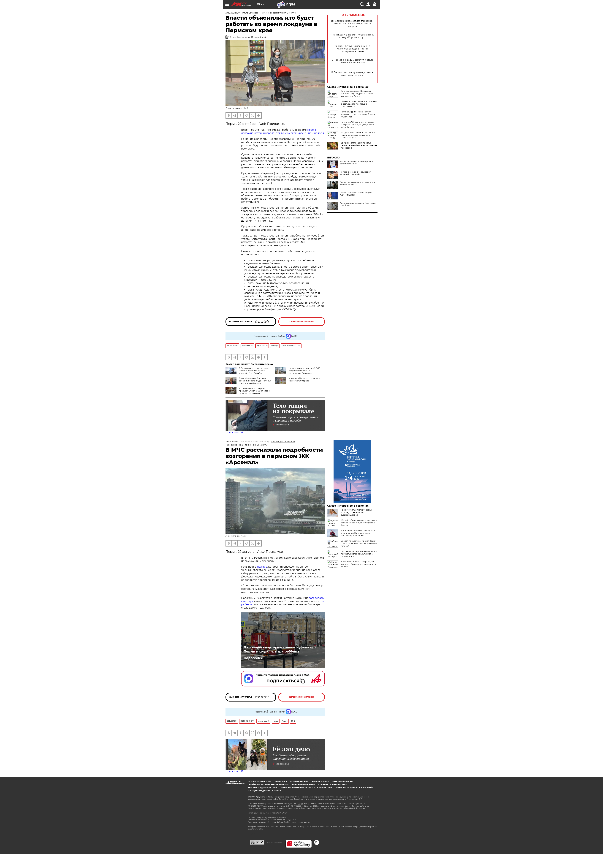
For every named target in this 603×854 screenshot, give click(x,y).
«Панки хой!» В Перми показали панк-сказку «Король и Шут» (352, 36)
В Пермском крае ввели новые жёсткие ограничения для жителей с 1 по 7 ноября (254, 370)
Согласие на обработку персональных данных (267, 818)
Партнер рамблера (274, 842)
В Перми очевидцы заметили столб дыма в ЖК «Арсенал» (352, 61)
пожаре (262, 566)
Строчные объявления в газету (334, 784)
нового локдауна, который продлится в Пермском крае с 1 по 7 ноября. (282, 131)
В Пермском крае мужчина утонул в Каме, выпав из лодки (352, 73)
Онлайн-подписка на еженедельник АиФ (268, 784)
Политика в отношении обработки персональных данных (272, 820)
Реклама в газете (320, 781)
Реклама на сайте (299, 781)
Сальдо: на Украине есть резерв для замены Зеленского (357, 183)
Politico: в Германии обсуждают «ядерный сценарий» (355, 173)
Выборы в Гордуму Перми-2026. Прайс (354, 788)
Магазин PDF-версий (342, 781)
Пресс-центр (281, 781)
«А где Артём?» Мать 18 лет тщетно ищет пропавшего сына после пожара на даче (358, 135)
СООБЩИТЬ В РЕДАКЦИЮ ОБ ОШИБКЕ (265, 791)
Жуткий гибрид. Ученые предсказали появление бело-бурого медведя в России (359, 522)
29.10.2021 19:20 (232, 13)
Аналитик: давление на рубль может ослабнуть (358, 204)
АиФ (246, 108)
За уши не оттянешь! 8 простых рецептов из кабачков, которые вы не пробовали (359, 145)
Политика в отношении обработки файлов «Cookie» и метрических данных (279, 822)
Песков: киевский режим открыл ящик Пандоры (356, 194)
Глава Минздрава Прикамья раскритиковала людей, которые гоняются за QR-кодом (255, 380)
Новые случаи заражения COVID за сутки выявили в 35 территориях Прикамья (305, 370)
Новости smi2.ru (235, 432)
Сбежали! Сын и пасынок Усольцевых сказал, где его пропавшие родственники (359, 104)
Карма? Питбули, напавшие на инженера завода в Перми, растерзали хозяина (352, 49)
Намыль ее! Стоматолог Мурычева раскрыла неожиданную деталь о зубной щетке (358, 124)
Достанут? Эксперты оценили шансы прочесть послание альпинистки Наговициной (359, 554)
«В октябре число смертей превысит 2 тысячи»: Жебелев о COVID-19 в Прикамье (254, 390)
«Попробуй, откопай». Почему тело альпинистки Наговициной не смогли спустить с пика (358, 533)
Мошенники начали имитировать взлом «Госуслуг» (356, 162)
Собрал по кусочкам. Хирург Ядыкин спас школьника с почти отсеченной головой (359, 543)
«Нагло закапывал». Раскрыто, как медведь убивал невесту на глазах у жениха (358, 564)
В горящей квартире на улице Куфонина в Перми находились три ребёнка (280, 649)
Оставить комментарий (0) (302, 322)
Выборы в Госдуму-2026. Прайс (263, 788)
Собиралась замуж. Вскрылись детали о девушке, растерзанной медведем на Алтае (357, 93)
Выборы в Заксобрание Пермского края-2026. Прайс (307, 788)
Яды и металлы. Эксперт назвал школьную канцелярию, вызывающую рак (356, 512)
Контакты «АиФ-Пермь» (303, 784)
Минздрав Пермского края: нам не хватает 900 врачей (304, 379)
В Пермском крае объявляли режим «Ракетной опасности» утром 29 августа (352, 24)
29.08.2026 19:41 (232, 442)
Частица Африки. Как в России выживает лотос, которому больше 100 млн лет (358, 114)
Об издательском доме (259, 781)
